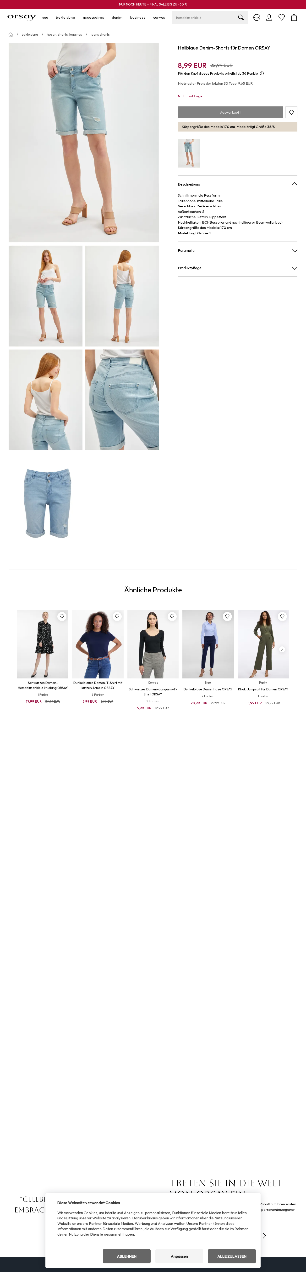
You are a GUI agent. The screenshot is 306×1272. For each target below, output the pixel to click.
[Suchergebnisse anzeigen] (241, 17)
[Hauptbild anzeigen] (84, 143)
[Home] (11, 35)
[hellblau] (189, 153)
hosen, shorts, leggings (64, 34)
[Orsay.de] (22, 17)
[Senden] (264, 1235)
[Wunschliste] (281, 17)
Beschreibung (189, 184)
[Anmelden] (269, 17)
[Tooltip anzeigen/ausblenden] (262, 73)
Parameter (187, 250)
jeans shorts (100, 34)
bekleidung (30, 34)
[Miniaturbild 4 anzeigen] (122, 399)
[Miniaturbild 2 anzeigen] (122, 296)
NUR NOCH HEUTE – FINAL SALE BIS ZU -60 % (153, 4)
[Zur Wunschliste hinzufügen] (61, 616)
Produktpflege (190, 267)
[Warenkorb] (294, 17)
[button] (291, 113)
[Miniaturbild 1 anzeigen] (45, 296)
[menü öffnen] (49, 17)
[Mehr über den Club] (256, 17)
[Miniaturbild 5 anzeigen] (45, 503)
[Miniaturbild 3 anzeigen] (45, 399)
